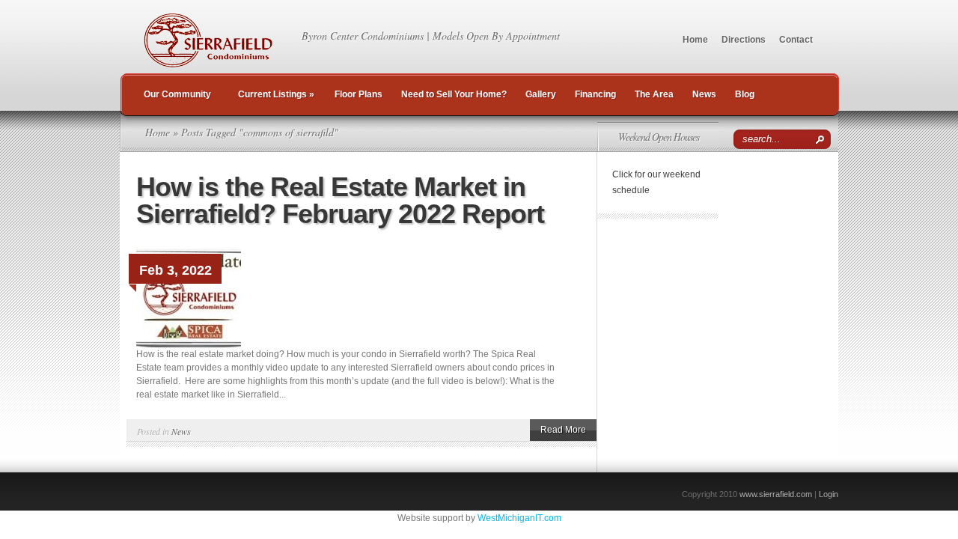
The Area (654, 94)
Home (695, 39)
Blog (744, 94)
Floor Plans (358, 94)
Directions (743, 39)
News (704, 94)
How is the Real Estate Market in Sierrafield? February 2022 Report (340, 200)
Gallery (540, 94)
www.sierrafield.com (775, 494)
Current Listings (276, 94)
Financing (595, 94)
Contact (796, 39)
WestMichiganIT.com (519, 518)
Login (828, 494)
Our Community (177, 94)
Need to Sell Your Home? (454, 94)
